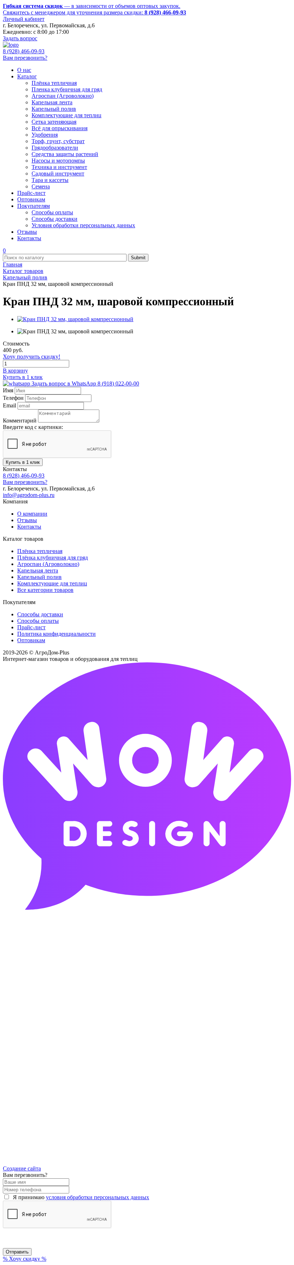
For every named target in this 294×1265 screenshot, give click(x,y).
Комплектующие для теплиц (52, 583)
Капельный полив (39, 577)
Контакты (29, 527)
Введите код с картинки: (33, 427)
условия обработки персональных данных (97, 1197)
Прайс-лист (31, 627)
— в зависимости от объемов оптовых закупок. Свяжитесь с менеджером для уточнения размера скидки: (94, 9)
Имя (8, 390)
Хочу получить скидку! (31, 356)
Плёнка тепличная (39, 551)
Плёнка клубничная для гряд (52, 557)
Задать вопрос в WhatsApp (84, 383)
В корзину (15, 370)
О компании (32, 514)
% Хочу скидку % (24, 1259)
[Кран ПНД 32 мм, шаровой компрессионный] (75, 319)
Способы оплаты (38, 621)
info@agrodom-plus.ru (28, 495)
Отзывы (27, 520)
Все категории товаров (45, 590)
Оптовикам (31, 640)
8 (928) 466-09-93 (23, 51)
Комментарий (20, 420)
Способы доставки (40, 614)
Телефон (13, 398)
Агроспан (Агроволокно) (48, 564)
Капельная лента (37, 570)
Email (9, 405)
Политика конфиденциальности (56, 634)
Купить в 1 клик (23, 377)
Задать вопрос (20, 38)
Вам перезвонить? (25, 58)
